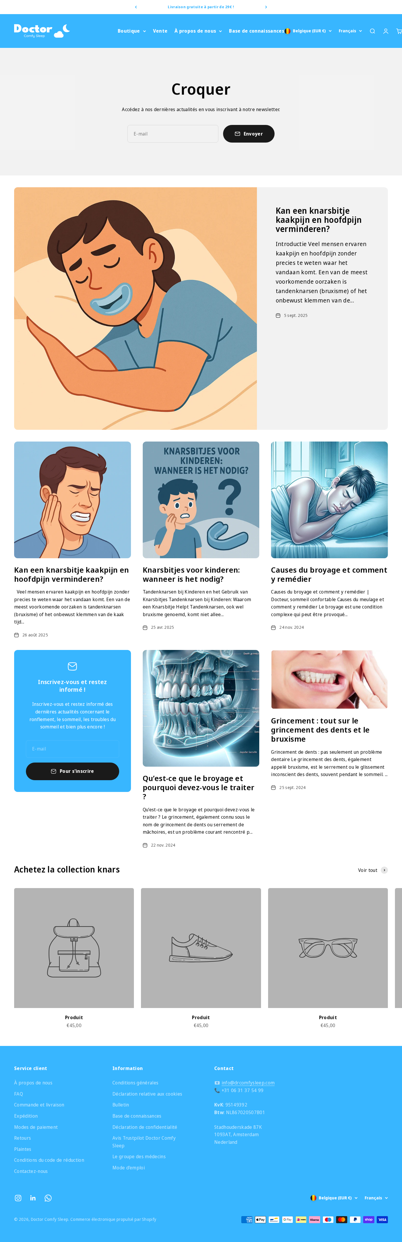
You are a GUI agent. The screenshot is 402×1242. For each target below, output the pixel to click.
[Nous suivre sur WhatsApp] (48, 1198)
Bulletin (120, 1104)
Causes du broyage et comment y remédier (329, 574)
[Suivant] (266, 7)
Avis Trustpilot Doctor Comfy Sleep (144, 1142)
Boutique (129, 31)
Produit (74, 1017)
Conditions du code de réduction (49, 1160)
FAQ (18, 1094)
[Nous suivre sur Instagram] (18, 1198)
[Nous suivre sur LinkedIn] (33, 1198)
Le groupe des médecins (139, 1156)
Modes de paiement (36, 1127)
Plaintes (22, 1149)
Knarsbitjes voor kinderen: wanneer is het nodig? (191, 574)
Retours (22, 1138)
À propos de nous (195, 31)
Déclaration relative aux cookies (147, 1094)
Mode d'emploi (128, 1167)
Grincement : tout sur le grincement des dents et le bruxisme (320, 729)
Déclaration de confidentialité (144, 1127)
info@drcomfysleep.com (248, 1082)
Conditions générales (135, 1082)
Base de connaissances (256, 31)
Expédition (26, 1116)
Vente (160, 31)
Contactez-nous (31, 1171)
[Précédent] (136, 7)
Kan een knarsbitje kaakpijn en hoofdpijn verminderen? (319, 219)
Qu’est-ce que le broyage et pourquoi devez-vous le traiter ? (199, 787)
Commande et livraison (39, 1104)
